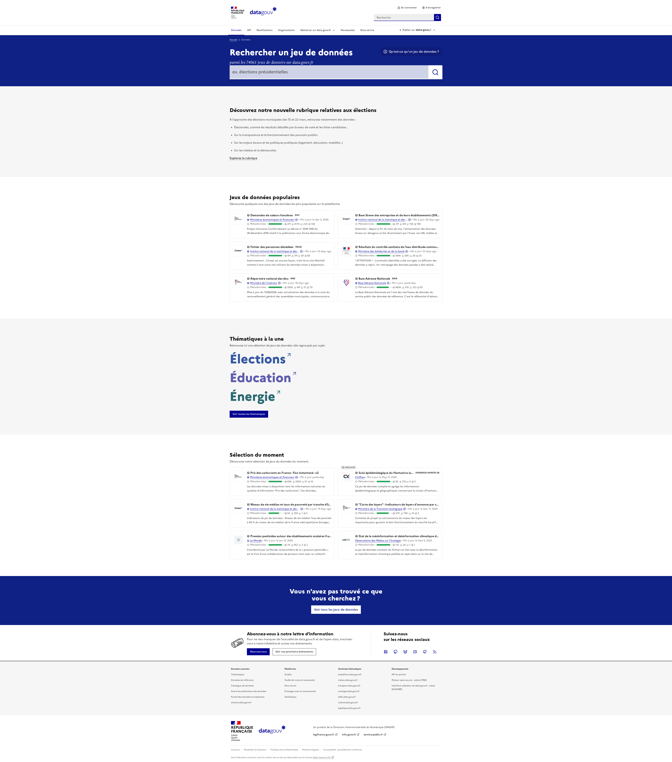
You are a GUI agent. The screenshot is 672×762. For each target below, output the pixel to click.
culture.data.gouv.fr (348, 702)
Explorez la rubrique (243, 158)
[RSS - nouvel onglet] (434, 651)
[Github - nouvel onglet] (424, 651)
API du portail (399, 674)
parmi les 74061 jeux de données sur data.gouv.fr (271, 62)
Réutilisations (264, 30)
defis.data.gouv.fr (347, 696)
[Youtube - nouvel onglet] (415, 651)
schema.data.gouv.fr (241, 702)
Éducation (260, 376)
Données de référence (242, 680)
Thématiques (237, 674)
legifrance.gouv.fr (323, 734)
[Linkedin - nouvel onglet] (385, 651)
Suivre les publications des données (248, 691)
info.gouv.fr (349, 734)
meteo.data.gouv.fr (348, 680)
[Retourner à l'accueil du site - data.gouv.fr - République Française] (272, 731)
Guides (288, 674)
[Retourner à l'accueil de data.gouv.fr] (263, 12)
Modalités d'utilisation (255, 749)
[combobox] (407, 17)
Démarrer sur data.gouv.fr (315, 30)
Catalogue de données (242, 685)
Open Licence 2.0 (322, 757)
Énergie (252, 395)
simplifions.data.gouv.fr (350, 674)
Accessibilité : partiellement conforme (342, 749)
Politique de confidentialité (284, 749)
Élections (258, 358)
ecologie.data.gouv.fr (349, 691)
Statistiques (290, 696)
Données (236, 30)
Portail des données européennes (247, 696)
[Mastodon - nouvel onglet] (395, 651)
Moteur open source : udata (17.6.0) (409, 680)
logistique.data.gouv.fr (349, 708)
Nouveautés (348, 30)
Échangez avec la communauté (300, 691)
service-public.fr (373, 734)
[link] (407, 7)
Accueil (233, 39)
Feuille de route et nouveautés (300, 680)
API (249, 30)
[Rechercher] (435, 72)
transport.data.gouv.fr (349, 685)
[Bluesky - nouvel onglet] (405, 651)
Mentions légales (310, 749)
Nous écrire (367, 30)
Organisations (286, 30)
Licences (235, 749)
